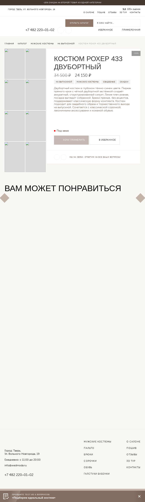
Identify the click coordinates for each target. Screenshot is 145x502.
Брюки (88, 455)
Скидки (124, 82)
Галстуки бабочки (97, 474)
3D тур (123, 12)
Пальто (89, 448)
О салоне (88, 12)
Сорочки (90, 461)
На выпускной (64, 82)
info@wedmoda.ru (16, 465)
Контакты (135, 12)
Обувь (88, 467)
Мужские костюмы (88, 82)
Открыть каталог (79, 23)
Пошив (101, 12)
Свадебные (109, 82)
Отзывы (112, 12)
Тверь (19, 9)
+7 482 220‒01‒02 (39, 30)
